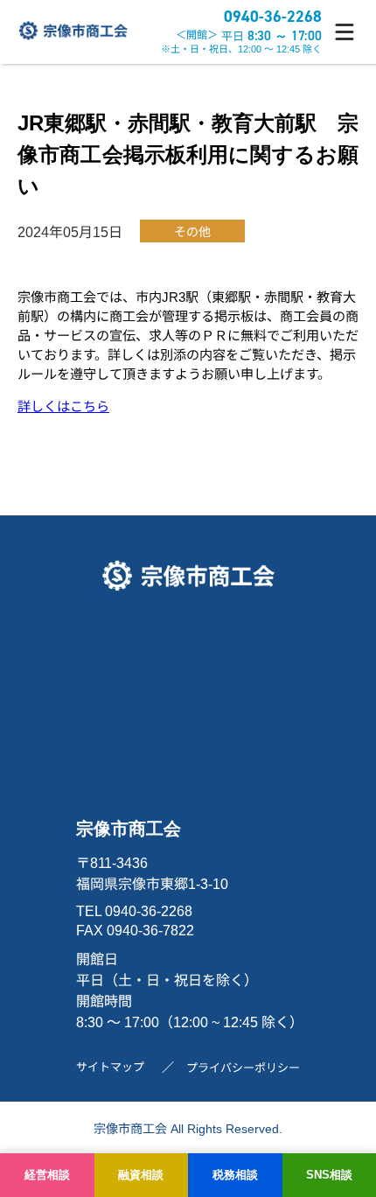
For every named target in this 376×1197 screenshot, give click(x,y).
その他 (192, 232)
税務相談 (235, 1174)
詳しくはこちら (63, 406)
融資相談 (141, 1174)
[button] (345, 32)
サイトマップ (110, 1067)
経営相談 (47, 1174)
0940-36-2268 (273, 16)
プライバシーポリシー (243, 1067)
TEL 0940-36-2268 (134, 911)
